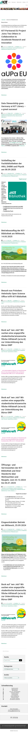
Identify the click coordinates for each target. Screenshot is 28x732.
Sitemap (23, 2)
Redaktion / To (16, 300)
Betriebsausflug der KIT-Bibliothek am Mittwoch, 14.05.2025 (13, 233)
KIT (27, 2)
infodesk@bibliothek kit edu (14, 711)
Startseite (3, 19)
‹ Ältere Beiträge (5, 651)
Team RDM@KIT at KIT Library (15, 142)
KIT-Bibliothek (15, 730)
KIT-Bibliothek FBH (13, 489)
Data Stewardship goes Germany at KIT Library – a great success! (13, 106)
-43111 (18, 710)
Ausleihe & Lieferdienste (18, 488)
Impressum (14, 2)
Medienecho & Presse (11, 49)
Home (9, 2)
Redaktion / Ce (18, 46)
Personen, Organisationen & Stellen (10, 351)
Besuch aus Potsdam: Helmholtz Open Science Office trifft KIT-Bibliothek (13, 293)
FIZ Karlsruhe (22, 145)
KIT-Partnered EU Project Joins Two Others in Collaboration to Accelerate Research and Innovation (13, 36)
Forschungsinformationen (17, 47)
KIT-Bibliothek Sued (14, 176)
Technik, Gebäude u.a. (12, 490)
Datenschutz (19, 2)
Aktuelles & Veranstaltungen (6, 47)
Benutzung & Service (17, 174)
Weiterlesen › (4, 95)
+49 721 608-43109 (12, 710)
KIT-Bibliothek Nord (6, 176)
